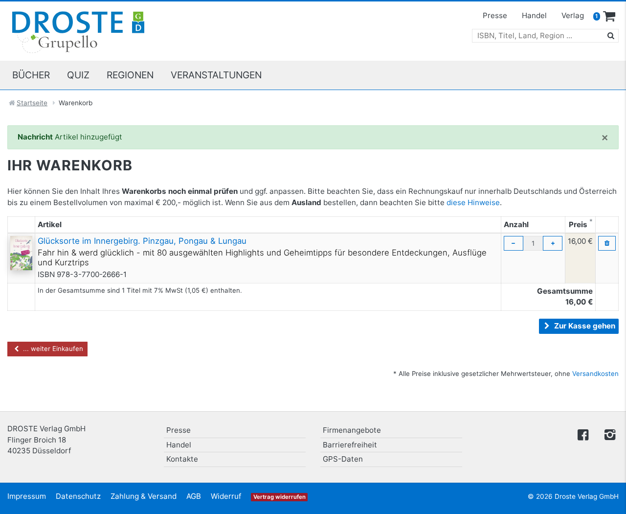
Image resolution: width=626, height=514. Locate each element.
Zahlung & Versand (144, 496)
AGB (193, 496)
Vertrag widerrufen (279, 496)
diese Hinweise (473, 202)
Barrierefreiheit (350, 444)
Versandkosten (595, 373)
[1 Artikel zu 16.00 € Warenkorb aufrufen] (609, 16)
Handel (534, 15)
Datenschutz (78, 496)
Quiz (78, 75)
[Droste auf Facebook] (583, 434)
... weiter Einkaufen (52, 348)
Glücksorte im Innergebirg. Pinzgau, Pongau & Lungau (142, 241)
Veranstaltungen (216, 75)
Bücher (31, 75)
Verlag (572, 15)
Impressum (26, 496)
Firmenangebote (352, 430)
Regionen (130, 75)
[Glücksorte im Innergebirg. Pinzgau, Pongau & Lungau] (21, 252)
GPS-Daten (343, 459)
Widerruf (226, 496)
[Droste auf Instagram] (608, 434)
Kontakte (182, 459)
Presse (495, 15)
